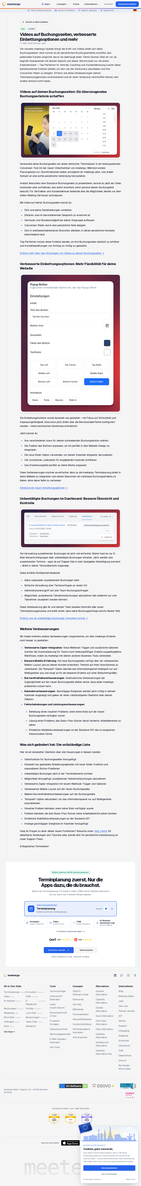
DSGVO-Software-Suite (80, 993)
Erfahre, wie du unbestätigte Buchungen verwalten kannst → (54, 618)
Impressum (124, 1045)
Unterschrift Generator (56, 998)
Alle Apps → (9, 1032)
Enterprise (78, 999)
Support (123, 1026)
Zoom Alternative (104, 1016)
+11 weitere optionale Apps (69, 931)
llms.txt (122, 1060)
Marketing (78, 1009)
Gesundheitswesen (82, 1019)
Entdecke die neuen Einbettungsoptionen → (44, 487)
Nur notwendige (109, 1174)
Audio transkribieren (57, 1006)
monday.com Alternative (102, 1044)
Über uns (123, 1006)
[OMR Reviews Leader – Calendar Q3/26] (70, 1118)
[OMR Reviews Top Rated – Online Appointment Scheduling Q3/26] (86, 1118)
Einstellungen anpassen (92, 1179)
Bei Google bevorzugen (125, 1067)
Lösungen (61, 4)
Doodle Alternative (101, 1009)
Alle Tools (55, 1047)
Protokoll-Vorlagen (55, 1023)
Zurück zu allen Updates (36, 22)
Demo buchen (86, 950)
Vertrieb (77, 1004)
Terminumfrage (58, 991)
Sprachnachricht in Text (58, 1014)
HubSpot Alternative (101, 1036)
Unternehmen (90, 4)
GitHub (122, 1021)
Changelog (124, 1031)
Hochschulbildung (82, 1024)
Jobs (121, 1001)
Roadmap (123, 1035)
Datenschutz (125, 1055)
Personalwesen (81, 1014)
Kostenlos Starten (127, 4)
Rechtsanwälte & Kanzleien (81, 1031)
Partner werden (127, 1011)
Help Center (100, 831)
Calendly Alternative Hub (104, 1052)
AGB (121, 1050)
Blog (121, 991)
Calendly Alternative (101, 1001)
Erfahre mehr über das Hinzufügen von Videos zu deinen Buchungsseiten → (62, 253)
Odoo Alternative (104, 1029)
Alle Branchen (80, 1037)
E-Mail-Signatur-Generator (58, 1041)
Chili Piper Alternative (101, 1023)
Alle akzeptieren (109, 1168)
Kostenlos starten (56, 950)
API (120, 1016)
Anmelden (108, 4)
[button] (60, 940)
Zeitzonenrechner (59, 1029)
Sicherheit (124, 1040)
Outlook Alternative (101, 993)
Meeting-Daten (126, 996)
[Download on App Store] (70, 1143)
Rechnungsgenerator (60, 1034)
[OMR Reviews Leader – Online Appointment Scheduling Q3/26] (54, 1118)
